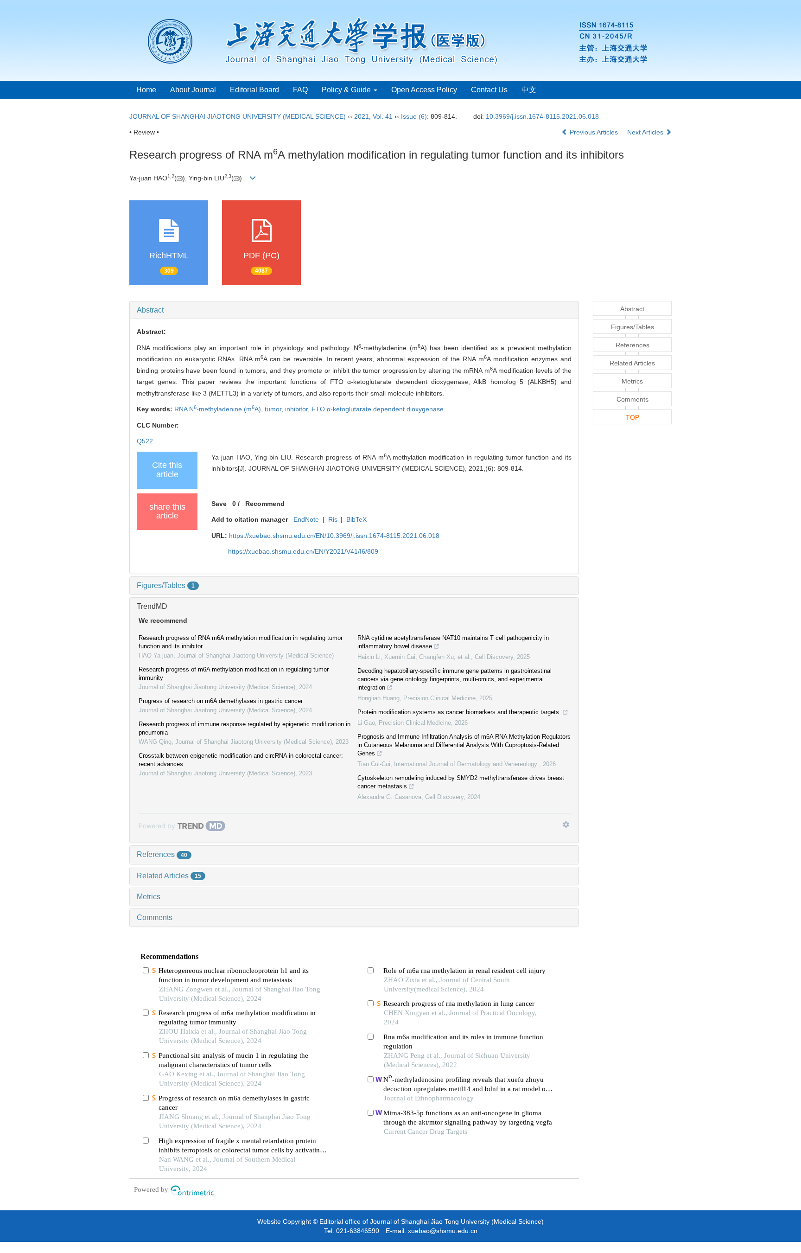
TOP (632, 417)
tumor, (275, 409)
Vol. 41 (383, 116)
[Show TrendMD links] (566, 824)
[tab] (354, 310)
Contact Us (489, 90)
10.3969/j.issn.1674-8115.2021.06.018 (542, 116)
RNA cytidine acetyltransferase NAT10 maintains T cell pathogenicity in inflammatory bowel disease (453, 642)
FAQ (300, 90)
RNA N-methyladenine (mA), (219, 409)
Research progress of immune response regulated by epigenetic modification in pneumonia (244, 728)
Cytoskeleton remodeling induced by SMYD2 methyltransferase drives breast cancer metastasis (460, 782)
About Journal (193, 90)
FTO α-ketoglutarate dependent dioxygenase (378, 409)
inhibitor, (298, 409)
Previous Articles (594, 132)
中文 (528, 90)
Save (219, 503)
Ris (332, 519)
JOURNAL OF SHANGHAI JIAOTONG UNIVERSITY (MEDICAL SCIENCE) (237, 116)
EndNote (306, 519)
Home (146, 90)
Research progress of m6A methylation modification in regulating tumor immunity (234, 673)
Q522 (145, 441)
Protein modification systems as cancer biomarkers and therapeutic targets (459, 712)
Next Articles (646, 132)
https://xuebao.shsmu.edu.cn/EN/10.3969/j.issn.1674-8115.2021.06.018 (334, 535)
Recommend (265, 503)
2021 (361, 116)
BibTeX (356, 519)
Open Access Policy (424, 90)
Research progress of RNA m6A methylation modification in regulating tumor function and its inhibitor (241, 642)
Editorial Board (254, 90)
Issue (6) (414, 116)
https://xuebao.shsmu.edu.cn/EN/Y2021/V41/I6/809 (303, 551)
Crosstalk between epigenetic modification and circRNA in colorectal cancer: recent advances (241, 759)
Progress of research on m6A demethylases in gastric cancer (221, 700)
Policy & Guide (347, 90)
